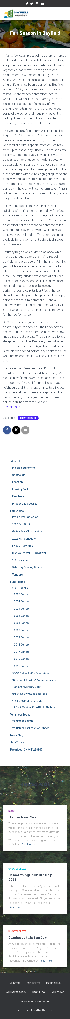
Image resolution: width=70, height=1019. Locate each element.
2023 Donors (22, 608)
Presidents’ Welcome (25, 517)
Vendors (17, 574)
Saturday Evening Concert (28, 567)
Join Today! (17, 742)
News (11, 811)
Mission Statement (23, 467)
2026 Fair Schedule (24, 538)
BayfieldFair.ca (12, 407)
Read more (28, 844)
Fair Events (17, 510)
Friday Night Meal (23, 545)
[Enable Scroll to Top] (62, 1011)
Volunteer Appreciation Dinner (30, 728)
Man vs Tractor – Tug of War (29, 552)
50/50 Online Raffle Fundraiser (30, 673)
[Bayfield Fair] (17, 14)
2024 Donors (22, 601)
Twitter (31, 4)
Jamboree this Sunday (27, 937)
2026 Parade (20, 560)
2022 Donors (22, 615)
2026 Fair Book (21, 524)
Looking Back (20, 489)
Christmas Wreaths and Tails (29, 693)
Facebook (27, 4)
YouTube (42, 4)
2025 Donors (22, 594)
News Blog (16, 735)
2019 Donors (22, 637)
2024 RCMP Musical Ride (27, 701)
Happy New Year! (23, 817)
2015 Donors (22, 666)
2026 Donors (20, 587)
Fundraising (17, 581)
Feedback (18, 496)
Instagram (37, 4)
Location (17, 482)
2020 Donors (22, 630)
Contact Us (18, 474)
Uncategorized (28, 418)
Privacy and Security (24, 503)
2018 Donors (22, 644)
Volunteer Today (20, 714)
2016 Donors (22, 658)
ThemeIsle (48, 1010)
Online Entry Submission (27, 531)
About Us (15, 461)
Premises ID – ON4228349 (26, 749)
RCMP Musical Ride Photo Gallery (34, 707)
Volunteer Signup (22, 720)
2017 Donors (22, 651)
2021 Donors (22, 622)
